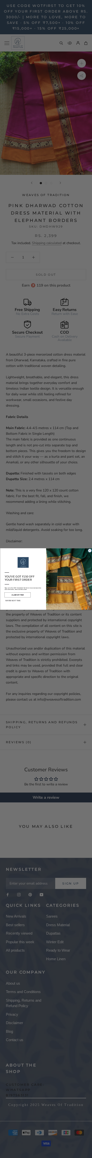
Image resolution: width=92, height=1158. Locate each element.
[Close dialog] (89, 550)
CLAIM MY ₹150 (17, 595)
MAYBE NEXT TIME (12, 601)
